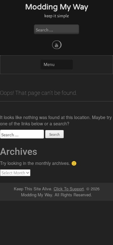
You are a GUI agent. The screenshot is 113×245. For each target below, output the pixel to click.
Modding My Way (56, 7)
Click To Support (69, 189)
